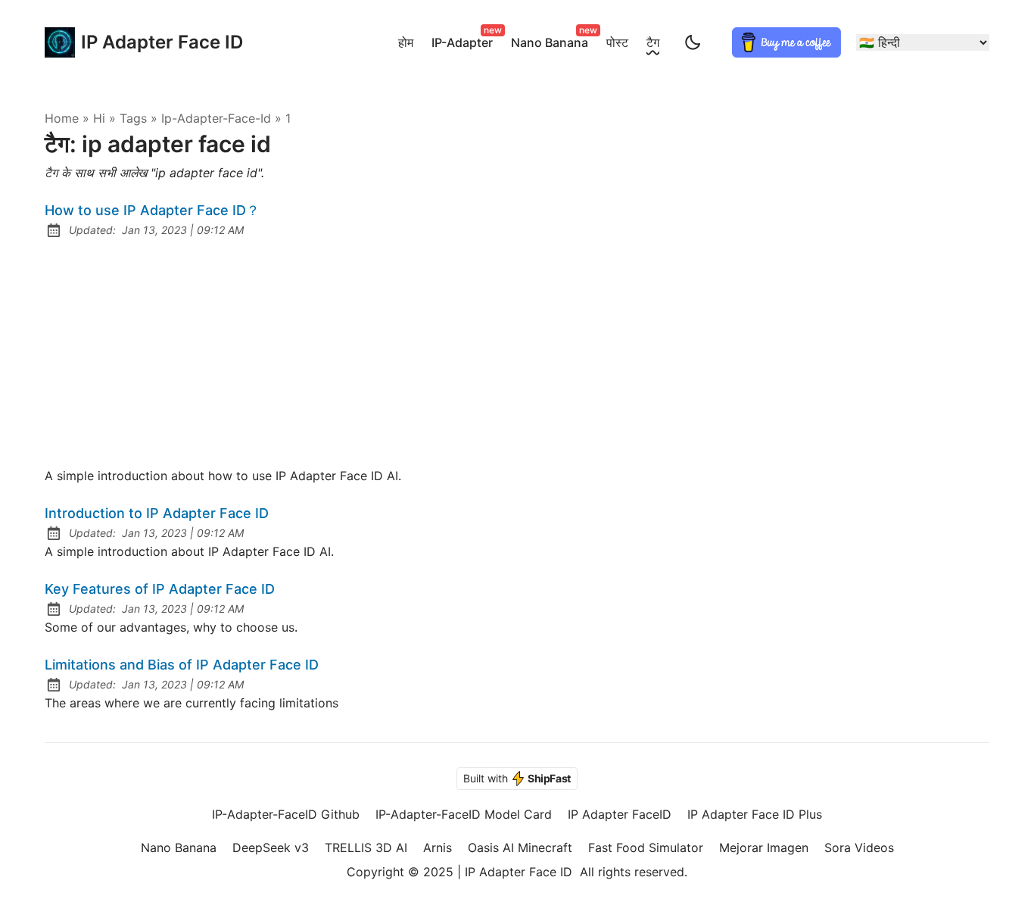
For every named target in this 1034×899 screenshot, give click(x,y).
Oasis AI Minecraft (520, 847)
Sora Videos (859, 847)
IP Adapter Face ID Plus (754, 814)
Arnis (437, 847)
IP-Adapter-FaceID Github (286, 814)
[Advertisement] (517, 353)
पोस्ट (617, 42)
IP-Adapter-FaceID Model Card (463, 814)
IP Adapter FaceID (619, 814)
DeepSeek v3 (270, 847)
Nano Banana (552, 40)
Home (62, 118)
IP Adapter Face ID (147, 42)
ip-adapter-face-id (216, 118)
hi (99, 118)
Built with (517, 778)
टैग (652, 42)
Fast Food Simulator (645, 847)
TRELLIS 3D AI (366, 847)
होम (405, 42)
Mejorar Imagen (763, 847)
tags (133, 118)
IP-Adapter (465, 40)
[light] (693, 42)
